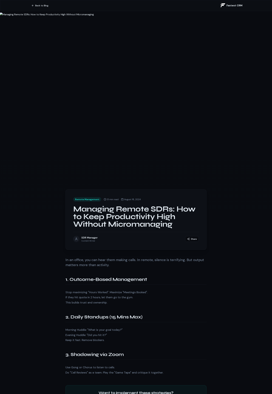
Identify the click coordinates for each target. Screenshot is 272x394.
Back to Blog (41, 5)
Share (194, 239)
